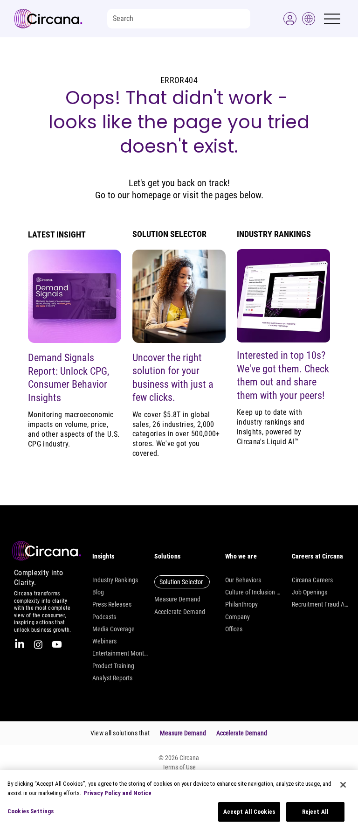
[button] (289, 18)
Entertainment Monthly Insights (120, 653)
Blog (98, 592)
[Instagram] (38, 644)
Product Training (113, 666)
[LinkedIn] (19, 644)
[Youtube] (56, 644)
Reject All (315, 811)
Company (237, 617)
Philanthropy (241, 604)
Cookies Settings (30, 811)
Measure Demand (177, 599)
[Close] (343, 785)
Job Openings (309, 592)
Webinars (104, 641)
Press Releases (111, 604)
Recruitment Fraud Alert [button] (320, 604)
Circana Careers (312, 580)
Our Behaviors (243, 580)
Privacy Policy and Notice (117, 792)
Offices (233, 629)
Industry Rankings (115, 580)
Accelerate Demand (179, 611)
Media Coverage (113, 629)
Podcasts (104, 617)
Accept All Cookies (249, 811)
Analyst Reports (112, 678)
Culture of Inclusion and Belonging (253, 592)
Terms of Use (179, 767)
